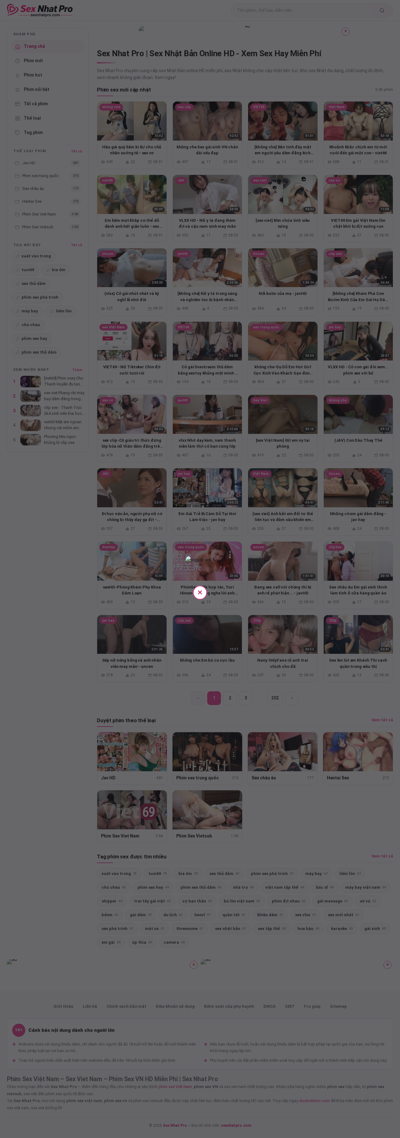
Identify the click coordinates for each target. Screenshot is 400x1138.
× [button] (200, 592)
